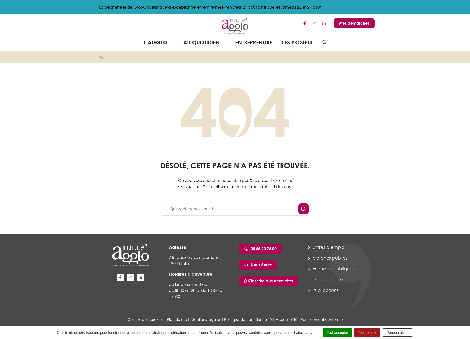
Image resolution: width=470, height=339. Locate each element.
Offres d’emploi (328, 247)
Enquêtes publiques (332, 268)
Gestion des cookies (145, 319)
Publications (324, 290)
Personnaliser (398, 332)
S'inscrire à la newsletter (270, 280)
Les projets (297, 42)
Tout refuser (367, 332)
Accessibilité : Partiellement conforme (309, 319)
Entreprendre (253, 42)
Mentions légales (206, 319)
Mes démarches (354, 23)
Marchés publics (329, 258)
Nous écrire (261, 264)
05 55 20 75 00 (263, 248)
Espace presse (327, 279)
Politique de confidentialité (248, 319)
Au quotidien (201, 42)
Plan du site (177, 319)
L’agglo (155, 42)
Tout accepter (337, 332)
